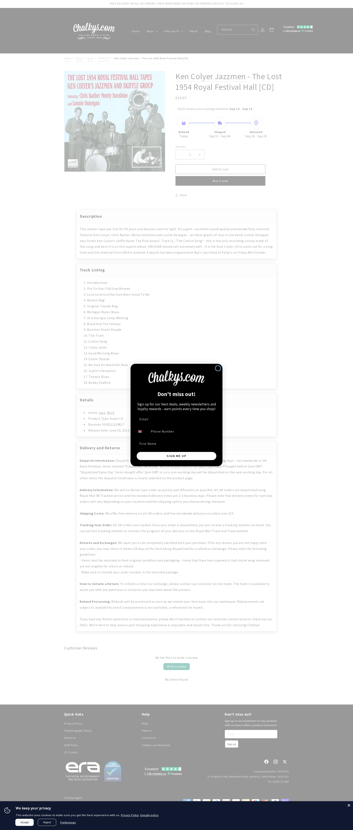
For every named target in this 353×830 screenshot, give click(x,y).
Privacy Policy (130, 815)
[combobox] (142, 431)
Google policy (149, 815)
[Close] (349, 805)
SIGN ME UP (177, 456)
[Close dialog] (218, 368)
